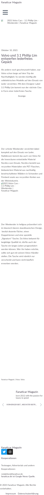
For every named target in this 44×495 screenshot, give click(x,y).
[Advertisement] (22, 120)
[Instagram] (10, 452)
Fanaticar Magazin (11, 2)
